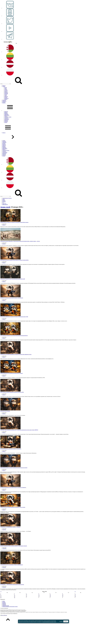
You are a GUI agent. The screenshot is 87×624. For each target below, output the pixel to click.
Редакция (4, 602)
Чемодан (3, 149)
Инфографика (6, 115)
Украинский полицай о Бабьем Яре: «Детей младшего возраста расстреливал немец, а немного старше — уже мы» (20, 241)
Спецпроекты (6, 118)
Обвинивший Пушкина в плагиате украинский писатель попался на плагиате (13, 467)
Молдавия (6, 92)
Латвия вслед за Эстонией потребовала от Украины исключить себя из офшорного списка (15, 354)
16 (14, 595)
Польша (5, 97)
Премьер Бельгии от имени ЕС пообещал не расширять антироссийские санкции (14, 222)
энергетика (4, 203)
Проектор (6, 120)
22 (0, 596)
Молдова (3, 200)
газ (2, 202)
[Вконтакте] (10, 8)
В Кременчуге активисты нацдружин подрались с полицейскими (11, 297)
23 (14, 596)
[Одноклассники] (10, 15)
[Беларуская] (10, 51)
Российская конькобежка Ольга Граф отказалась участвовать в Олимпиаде (13, 487)
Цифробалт (6, 114)
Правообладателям (5, 605)
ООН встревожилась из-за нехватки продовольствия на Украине (11, 373)
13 (62, 594)
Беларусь (3, 201)
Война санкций (5, 204)
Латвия (5, 89)
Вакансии (4, 603)
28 (75, 596)
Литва (5, 88)
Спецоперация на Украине (7, 198)
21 (75, 595)
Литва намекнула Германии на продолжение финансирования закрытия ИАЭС (14, 335)
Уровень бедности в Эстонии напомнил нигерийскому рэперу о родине (12, 507)
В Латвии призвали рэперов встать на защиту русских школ (10, 448)
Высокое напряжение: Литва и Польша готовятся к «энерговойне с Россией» (13, 545)
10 (26, 594)
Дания (5, 95)
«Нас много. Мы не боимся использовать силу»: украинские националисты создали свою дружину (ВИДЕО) (19, 429)
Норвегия (6, 96)
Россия (5, 87)
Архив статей (5, 207)
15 (0, 595)
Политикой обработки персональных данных (49, 621)
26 (50, 596)
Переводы (6, 111)
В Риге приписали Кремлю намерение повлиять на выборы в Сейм (12, 392)
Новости (3, 85)
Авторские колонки (5, 150)
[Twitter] (10, 23)
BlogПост (6, 113)
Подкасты (6, 121)
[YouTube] (10, 31)
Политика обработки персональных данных (10, 606)
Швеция (5, 99)
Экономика (4, 142)
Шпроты (5, 112)
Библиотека (6, 119)
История (3, 101)
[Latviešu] (10, 67)
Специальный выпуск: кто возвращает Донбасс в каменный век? (11, 564)
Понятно (65, 621)
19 (50, 595)
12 (50, 594)
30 (14, 597)
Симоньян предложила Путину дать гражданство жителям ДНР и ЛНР (12, 278)
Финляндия (6, 98)
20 (62, 595)
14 (75, 594)
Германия (6, 93)
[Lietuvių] (10, 59)
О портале (4, 604)
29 (0, 597)
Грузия (5, 94)
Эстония (5, 90)
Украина (5, 91)
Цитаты (5, 122)
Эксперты (6, 117)
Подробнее (61, 621)
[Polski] (10, 75)
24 (26, 596)
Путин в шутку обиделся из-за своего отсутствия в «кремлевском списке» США (14, 316)
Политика (4, 100)
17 (26, 595)
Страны (3, 86)
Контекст (4, 102)
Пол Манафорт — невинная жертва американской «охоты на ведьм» (12, 584)
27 (62, 596)
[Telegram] (10, 39)
